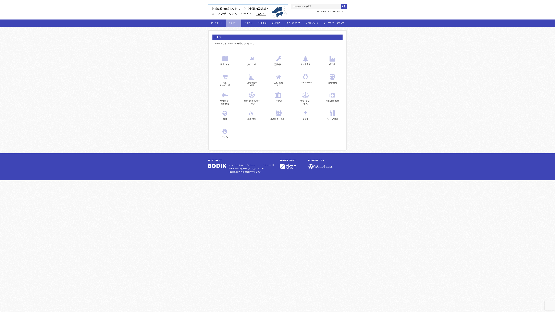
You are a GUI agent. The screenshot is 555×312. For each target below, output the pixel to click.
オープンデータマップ (334, 23)
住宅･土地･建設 (279, 84)
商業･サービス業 (225, 84)
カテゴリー (234, 23)
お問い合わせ (312, 23)
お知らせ (249, 23)
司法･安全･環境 (305, 102)
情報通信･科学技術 (225, 102)
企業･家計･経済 (252, 84)
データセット (217, 23)
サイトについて (293, 23)
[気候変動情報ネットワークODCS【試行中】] (248, 8)
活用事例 (262, 23)
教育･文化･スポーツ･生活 (252, 102)
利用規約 (276, 23)
